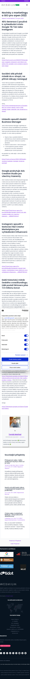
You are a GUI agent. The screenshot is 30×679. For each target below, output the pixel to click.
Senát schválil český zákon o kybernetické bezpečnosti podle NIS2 (14, 488)
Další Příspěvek (15, 543)
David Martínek (12, 520)
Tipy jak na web (9, 465)
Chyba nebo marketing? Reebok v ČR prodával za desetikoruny (14, 514)
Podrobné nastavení (20, 355)
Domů (1, 664)
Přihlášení (26, 1)
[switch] (26, 340)
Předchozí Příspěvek (15, 540)
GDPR (23, 664)
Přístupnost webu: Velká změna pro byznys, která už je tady (14, 461)
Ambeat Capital (9, 596)
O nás (14, 664)
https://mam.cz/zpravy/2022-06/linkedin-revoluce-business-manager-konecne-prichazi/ (14, 161)
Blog (12, 664)
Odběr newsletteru (5, 646)
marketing (7, 518)
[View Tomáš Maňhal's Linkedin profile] (15, 430)
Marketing (6, 664)
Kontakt (16, 664)
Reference (9, 664)
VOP (21, 664)
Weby (3, 664)
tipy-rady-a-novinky (18, 465)
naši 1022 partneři (9, 318)
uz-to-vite (7, 467)
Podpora (3, 1)
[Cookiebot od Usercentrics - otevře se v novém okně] (22, 311)
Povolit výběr (15, 363)
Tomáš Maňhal (15, 434)
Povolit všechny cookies (15, 359)
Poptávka (19, 664)
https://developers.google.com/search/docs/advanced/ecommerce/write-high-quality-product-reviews (15, 378)
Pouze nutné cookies (15, 367)
